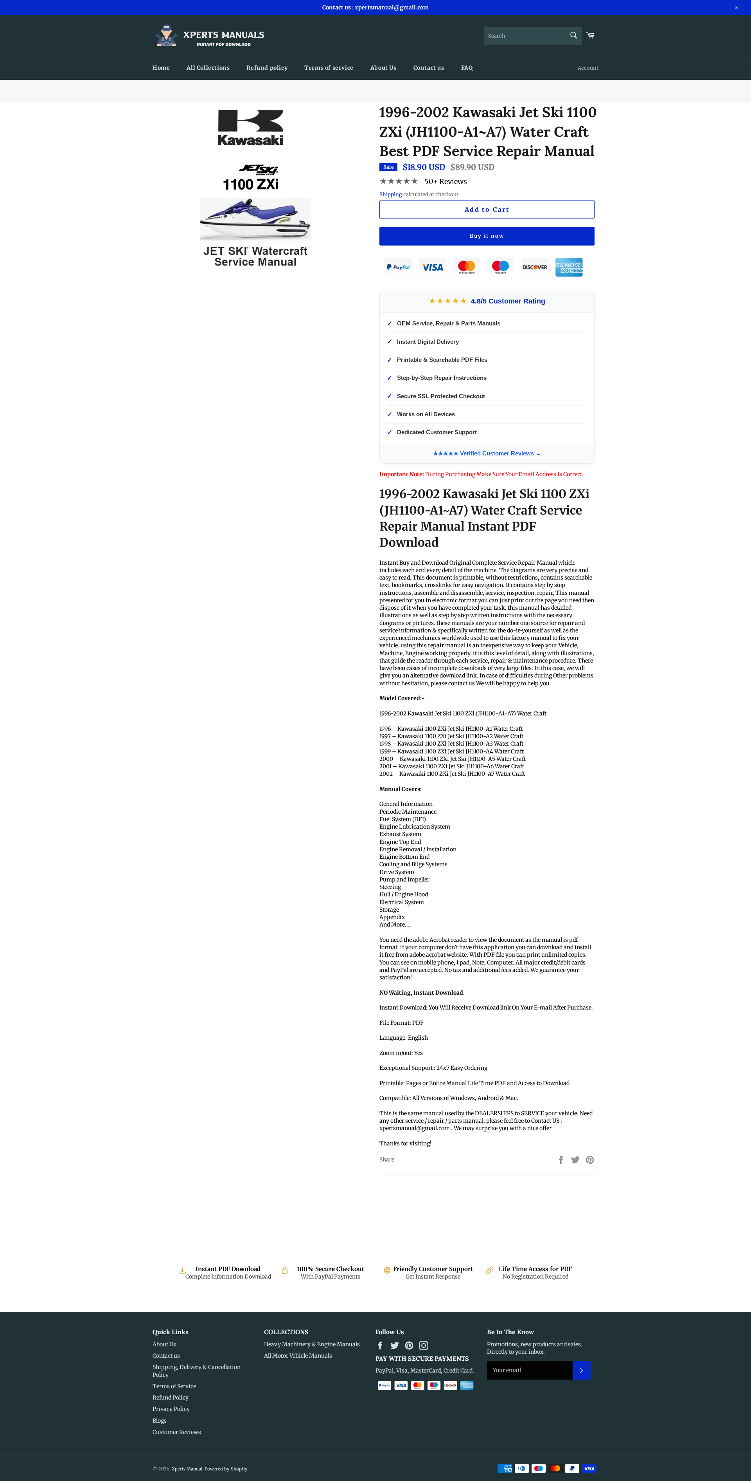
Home (161, 67)
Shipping (390, 194)
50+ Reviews (445, 181)
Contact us (428, 67)
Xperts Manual (187, 1469)
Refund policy (266, 67)
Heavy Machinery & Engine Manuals (312, 1344)
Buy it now (487, 236)
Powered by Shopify (226, 1469)
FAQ (467, 67)
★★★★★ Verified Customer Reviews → (487, 453)
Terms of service (329, 67)
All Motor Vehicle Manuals (298, 1355)
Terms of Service (174, 1386)
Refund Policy (171, 1397)
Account (588, 68)
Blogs (160, 1420)
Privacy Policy (171, 1408)
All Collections (208, 67)
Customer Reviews (177, 1432)
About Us (383, 67)
